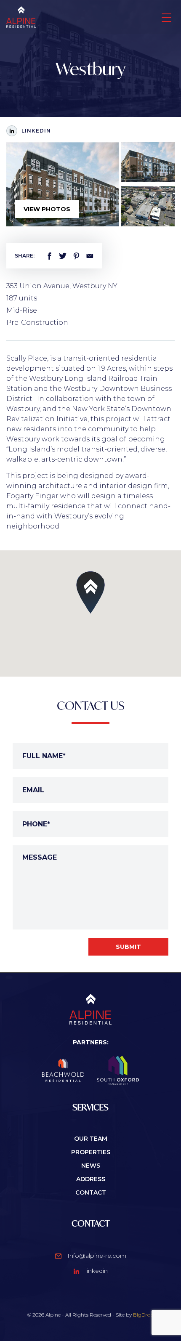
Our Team (90, 1138)
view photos (47, 209)
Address (90, 1179)
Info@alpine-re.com (96, 1255)
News (90, 1165)
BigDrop (143, 1315)
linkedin (96, 1271)
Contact (90, 1192)
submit (128, 947)
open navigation (166, 17)
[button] (90, 592)
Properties (90, 1152)
